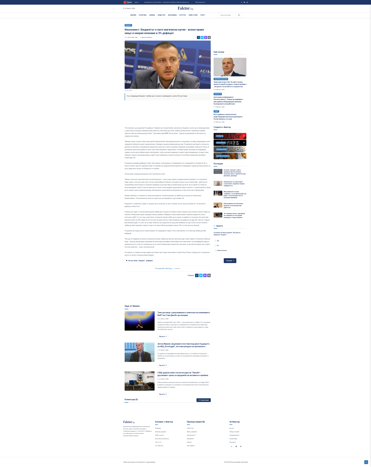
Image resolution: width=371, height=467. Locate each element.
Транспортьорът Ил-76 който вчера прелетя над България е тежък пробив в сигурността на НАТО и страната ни (230, 84)
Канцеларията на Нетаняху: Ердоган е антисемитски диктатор (233, 205)
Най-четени (219, 52)
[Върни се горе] (366, 462)
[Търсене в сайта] (239, 15)
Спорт (202, 15)
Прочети (162, 336)
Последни (218, 163)
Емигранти (190, 439)
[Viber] (205, 37)
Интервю (158, 428)
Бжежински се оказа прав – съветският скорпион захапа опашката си (234, 184)
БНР (166, 133)
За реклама (233, 439)
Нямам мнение (222, 250)
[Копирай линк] (209, 37)
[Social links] (231, 446)
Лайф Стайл (193, 15)
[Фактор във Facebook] (241, 2)
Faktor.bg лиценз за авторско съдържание (139, 462)
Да (218, 240)
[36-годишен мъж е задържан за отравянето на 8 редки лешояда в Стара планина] (218, 215)
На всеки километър (162, 439)
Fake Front (190, 428)
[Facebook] (198, 37)
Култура (182, 15)
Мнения (133, 15)
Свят (216, 111)
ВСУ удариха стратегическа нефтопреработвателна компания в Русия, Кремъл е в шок (228, 116)
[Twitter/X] (247, 2)
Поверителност (234, 435)
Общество (161, 15)
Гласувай (229, 260)
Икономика (172, 15)
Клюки (189, 442)
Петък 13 (218, 94)
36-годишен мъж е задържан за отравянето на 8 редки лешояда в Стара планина (234, 215)
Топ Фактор (159, 446)
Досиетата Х (191, 435)
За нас (231, 428)
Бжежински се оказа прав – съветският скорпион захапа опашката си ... (156, 2)
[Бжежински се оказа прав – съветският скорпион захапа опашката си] (218, 183)
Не (218, 245)
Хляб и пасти (159, 435)
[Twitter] (202, 37)
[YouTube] (244, 2)
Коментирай (205, 400)
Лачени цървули (221, 79)
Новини (152, 15)
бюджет (142, 261)
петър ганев (132, 261)
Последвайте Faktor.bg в (163, 268)
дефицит (149, 261)
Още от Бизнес (132, 306)
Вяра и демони (192, 432)
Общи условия (234, 432)
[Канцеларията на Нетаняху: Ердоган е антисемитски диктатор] (218, 205)
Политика (142, 15)
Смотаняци (190, 446)
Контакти (232, 442)
